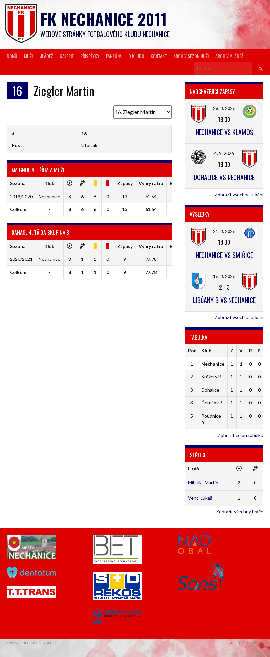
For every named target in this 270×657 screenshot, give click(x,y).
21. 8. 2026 (224, 231)
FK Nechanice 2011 (103, 19)
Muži (28, 55)
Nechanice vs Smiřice (224, 255)
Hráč (193, 468)
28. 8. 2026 (224, 108)
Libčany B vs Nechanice (224, 300)
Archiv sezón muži (191, 55)
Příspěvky (89, 55)
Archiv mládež (229, 55)
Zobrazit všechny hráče (239, 511)
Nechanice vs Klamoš (224, 132)
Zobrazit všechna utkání (239, 194)
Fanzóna (114, 55)
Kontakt (159, 55)
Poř (192, 350)
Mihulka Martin (203, 482)
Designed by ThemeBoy (243, 643)
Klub (206, 350)
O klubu (136, 55)
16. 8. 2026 (224, 276)
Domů (12, 55)
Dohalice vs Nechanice (224, 177)
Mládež (46, 55)
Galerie (67, 55)
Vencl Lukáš (200, 498)
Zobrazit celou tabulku (240, 435)
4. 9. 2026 (224, 153)
